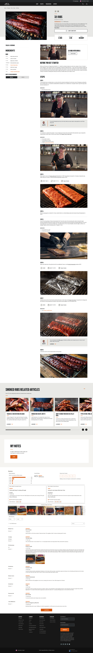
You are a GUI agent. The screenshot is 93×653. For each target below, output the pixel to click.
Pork (12, 8)
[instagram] (65, 644)
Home (5, 8)
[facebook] (63, 644)
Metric (23, 77)
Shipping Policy (41, 625)
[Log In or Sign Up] (86, 4)
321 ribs (45, 213)
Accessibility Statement (32, 627)
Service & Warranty (42, 620)
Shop (37, 4)
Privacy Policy (41, 623)
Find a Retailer (52, 618)
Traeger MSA (41, 629)
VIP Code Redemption (42, 631)
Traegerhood (48, 4)
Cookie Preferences (72, 649)
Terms (66, 640)
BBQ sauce (61, 340)
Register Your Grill (21, 620)
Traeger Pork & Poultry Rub (66, 134)
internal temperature (72, 264)
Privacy (69, 640)
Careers (30, 620)
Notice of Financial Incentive (31, 630)
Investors (30, 623)
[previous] (83, 430)
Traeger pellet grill (52, 176)
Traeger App (20, 627)
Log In (14, 457)
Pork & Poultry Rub (14, 65)
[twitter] (61, 644)
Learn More (52, 125)
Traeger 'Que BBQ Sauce (15, 71)
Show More (56, 27)
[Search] (83, 4)
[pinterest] (67, 644)
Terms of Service (41, 618)
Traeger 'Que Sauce (72, 300)
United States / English (21, 650)
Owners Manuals (21, 623)
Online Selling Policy (42, 627)
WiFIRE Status (21, 625)
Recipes (41, 4)
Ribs (14, 8)
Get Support (20, 618)
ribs (80, 82)
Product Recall (21, 629)
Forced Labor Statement (32, 625)
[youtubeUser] (69, 644)
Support (55, 4)
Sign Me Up (65, 629)
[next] (86, 430)
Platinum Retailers (52, 620)
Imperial (11, 77)
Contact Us (30, 618)
